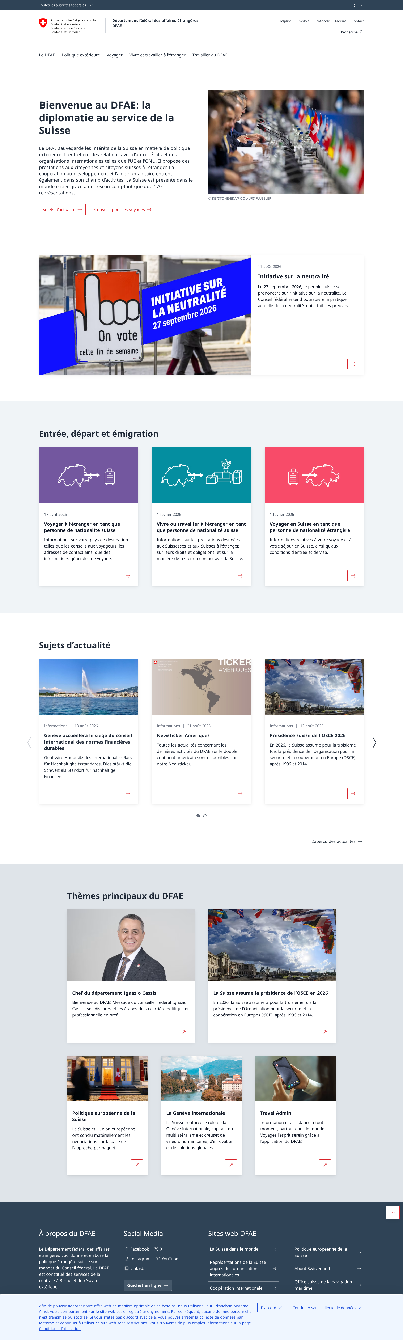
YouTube (170, 1258)
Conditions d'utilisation (60, 1328)
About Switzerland (312, 1268)
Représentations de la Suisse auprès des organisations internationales (238, 1268)
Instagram (140, 1258)
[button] (47, 54)
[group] (88, 731)
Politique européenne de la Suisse (320, 1252)
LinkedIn (138, 1268)
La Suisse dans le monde (234, 1249)
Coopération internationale (236, 1288)
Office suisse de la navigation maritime (323, 1285)
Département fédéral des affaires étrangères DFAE (156, 23)
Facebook (139, 1249)
